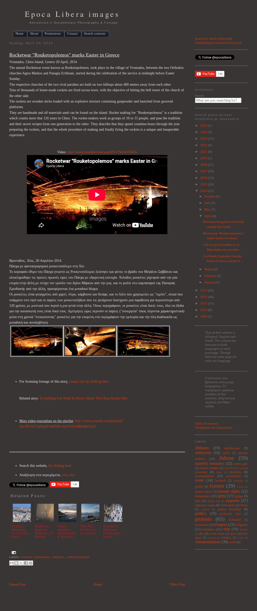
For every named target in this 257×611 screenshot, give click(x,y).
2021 (204, 152)
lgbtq (222, 496)
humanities (42, 556)
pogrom (205, 509)
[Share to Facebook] (25, 563)
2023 (204, 138)
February (210, 276)
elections (235, 472)
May (207, 209)
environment (233, 476)
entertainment (204, 476)
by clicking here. (60, 466)
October (210, 196)
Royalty (244, 529)
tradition (226, 537)
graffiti (199, 486)
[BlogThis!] (16, 563)
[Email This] (11, 563)
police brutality (229, 509)
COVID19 (229, 468)
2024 (204, 132)
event (199, 480)
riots (226, 529)
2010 (204, 310)
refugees (220, 524)
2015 (204, 184)
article (226, 453)
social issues (216, 533)
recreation (202, 525)
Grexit (240, 486)
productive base (230, 514)
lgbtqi (239, 496)
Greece (26, 556)
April (208, 216)
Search (199, 95)
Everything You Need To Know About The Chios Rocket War (83, 398)
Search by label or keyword (213, 38)
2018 (204, 165)
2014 (204, 191)
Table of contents (206, 423)
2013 (204, 290)
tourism (212, 537)
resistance (208, 529)
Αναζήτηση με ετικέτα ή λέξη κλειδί (218, 42)
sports (233, 533)
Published (235, 520)
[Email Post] (13, 552)
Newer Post (17, 584)
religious (58, 556)
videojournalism (78, 556)
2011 (204, 303)
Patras (244, 505)
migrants (232, 500)
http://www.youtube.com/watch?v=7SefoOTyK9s (102, 152)
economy (201, 472)
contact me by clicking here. (89, 381)
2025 (204, 125)
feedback (220, 480)
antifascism (232, 448)
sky (201, 533)
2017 (204, 171)
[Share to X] (21, 563)
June (207, 203)
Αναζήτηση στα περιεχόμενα (213, 427)
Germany (238, 480)
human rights (229, 491)
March (209, 269)
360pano (202, 448)
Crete (241, 468)
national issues (205, 505)
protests (203, 519)
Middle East (213, 501)
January (210, 282)
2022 (204, 145)
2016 (204, 178)
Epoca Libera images (72, 14)
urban (240, 537)
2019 (204, 158)
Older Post (177, 584)
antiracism (203, 452)
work (232, 542)
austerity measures (209, 463)
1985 (204, 316)
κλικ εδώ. (69, 475)
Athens (226, 458)
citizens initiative (209, 468)
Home (98, 584)
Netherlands (228, 505)
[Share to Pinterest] (30, 563)
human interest (204, 491)
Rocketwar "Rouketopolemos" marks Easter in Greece (64, 55)
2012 (204, 297)
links (198, 501)
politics (200, 513)
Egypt (219, 472)
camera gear (240, 464)
